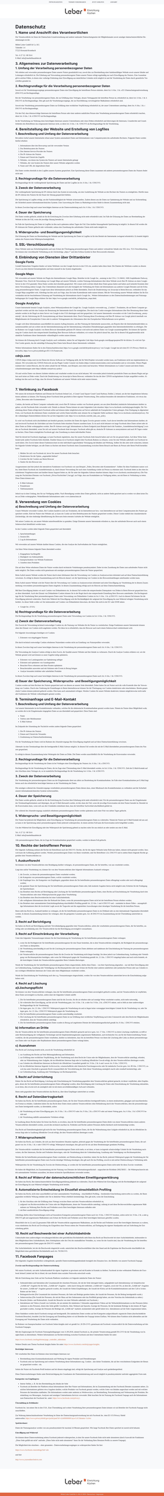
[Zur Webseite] (82, 1481)
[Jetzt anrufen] (84, 1490)
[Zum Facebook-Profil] (77, 1490)
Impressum (99, 1494)
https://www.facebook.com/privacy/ (66, 1398)
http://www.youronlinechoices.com (28, 1460)
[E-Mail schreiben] (80, 1490)
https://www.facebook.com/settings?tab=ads (32, 1450)
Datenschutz (91, 1494)
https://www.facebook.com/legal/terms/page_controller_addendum (40, 1340)
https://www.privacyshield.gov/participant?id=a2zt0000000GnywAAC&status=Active (58, 1418)
